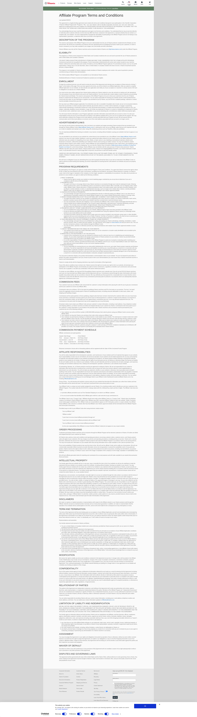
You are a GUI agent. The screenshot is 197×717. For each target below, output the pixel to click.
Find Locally (79, 688)
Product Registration (81, 679)
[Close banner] (159, 704)
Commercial (98, 3)
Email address (115, 673)
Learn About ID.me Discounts (101, 700)
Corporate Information (64, 671)
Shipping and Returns (81, 682)
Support (90, 3)
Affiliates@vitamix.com (70, 378)
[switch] (79, 714)
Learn (84, 3)
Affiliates (96, 673)
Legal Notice (97, 679)
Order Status (79, 673)
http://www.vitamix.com (115, 49)
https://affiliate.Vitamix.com (86, 127)
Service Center (80, 685)
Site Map (96, 688)
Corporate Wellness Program (66, 682)
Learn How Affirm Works (100, 697)
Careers (61, 685)
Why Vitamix (77, 3)
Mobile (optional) (116, 678)
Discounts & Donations (64, 679)
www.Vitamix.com (117, 222)
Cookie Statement (62, 709)
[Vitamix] (49, 3)
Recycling (96, 676)
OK (145, 706)
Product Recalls (80, 691)
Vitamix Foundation (63, 676)
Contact (78, 676)
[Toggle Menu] (59, 3)
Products (62, 3)
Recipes (69, 3)
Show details (115, 714)
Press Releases (63, 691)
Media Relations (63, 688)
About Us (61, 673)
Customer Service (80, 671)
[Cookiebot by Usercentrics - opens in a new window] (45, 714)
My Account (96, 671)
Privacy (95, 682)
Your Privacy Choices (99, 691)
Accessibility (97, 694)
